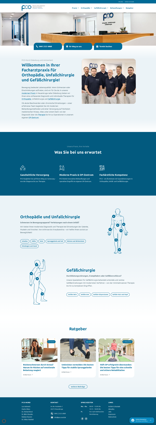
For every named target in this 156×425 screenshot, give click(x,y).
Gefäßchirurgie (54, 99)
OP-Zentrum (34, 117)
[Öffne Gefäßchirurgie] (107, 8)
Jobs (109, 411)
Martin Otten (26, 409)
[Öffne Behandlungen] (123, 8)
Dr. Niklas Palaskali (28, 419)
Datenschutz (112, 417)
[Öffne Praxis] (78, 8)
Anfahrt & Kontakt (129, 1)
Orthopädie (26, 99)
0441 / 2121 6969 (60, 413)
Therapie (41, 114)
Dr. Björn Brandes (27, 414)
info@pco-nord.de (60, 417)
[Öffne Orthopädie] (91, 8)
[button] (4, 421)
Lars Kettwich (26, 406)
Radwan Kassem (27, 417)
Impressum (111, 414)
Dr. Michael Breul (27, 411)
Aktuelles (120, 1)
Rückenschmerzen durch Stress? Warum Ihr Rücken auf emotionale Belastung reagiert (39, 367)
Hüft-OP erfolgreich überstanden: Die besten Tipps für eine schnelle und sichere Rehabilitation (116, 367)
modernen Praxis (28, 93)
